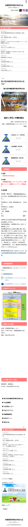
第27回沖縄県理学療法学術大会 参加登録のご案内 (12, 33)
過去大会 (6, 422)
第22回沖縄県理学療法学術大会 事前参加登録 (14, 253)
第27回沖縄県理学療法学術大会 (13, 398)
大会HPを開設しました (6, 70)
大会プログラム (8, 410)
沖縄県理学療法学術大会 (14, 5)
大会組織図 (7, 402)
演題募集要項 (8, 414)
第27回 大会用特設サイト (14, 522)
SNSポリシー (8, 418)
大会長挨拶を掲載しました (7, 61)
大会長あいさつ (8, 406)
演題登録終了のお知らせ (6, 57)
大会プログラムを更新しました (8, 47)
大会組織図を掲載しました (7, 66)
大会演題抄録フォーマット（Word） (15, 284)
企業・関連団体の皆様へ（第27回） (9, 37)
